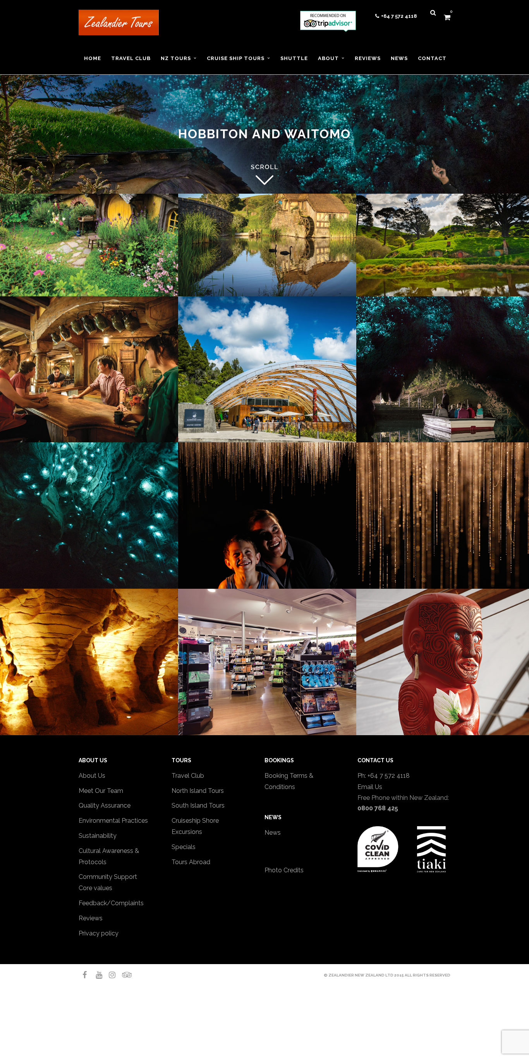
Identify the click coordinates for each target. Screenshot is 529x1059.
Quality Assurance (105, 805)
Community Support (108, 876)
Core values (95, 888)
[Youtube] (96, 975)
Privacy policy (99, 933)
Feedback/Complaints (111, 903)
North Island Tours (198, 790)
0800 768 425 (377, 808)
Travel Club (188, 775)
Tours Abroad (191, 862)
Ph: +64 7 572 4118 (383, 775)
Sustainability (98, 835)
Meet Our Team (101, 790)
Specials (184, 847)
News (272, 832)
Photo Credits (284, 870)
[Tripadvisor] (122, 975)
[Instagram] (109, 975)
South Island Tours (198, 805)
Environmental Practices (113, 820)
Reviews (91, 918)
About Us (92, 775)
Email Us (369, 787)
